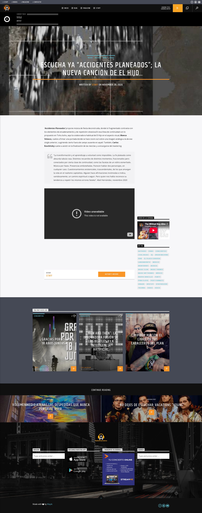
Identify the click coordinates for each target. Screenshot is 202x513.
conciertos (161, 251)
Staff (6, 2)
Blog (76, 8)
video (150, 288)
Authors (142, 251)
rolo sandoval (86, 367)
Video (111, 58)
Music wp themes (146, 273)
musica (154, 266)
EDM (140, 259)
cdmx (150, 251)
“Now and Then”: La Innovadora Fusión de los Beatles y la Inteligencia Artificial (101, 341)
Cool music (143, 255)
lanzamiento (144, 262)
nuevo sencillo (145, 277)
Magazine (25, 2)
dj (152, 255)
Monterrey (143, 266)
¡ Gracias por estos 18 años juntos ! (55, 341)
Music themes (157, 270)
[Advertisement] (154, 167)
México (159, 273)
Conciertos (39, 316)
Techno (141, 288)
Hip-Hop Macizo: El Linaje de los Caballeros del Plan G (147, 341)
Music (90, 58)
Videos (15, 2)
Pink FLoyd (143, 280)
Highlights (85, 316)
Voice (157, 288)
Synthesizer (161, 284)
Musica (98, 58)
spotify (150, 284)
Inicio (66, 8)
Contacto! (37, 2)
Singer (141, 284)
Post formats (157, 280)
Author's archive (111, 274)
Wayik (49, 504)
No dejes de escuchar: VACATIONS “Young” (152, 405)
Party (157, 277)
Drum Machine (161, 255)
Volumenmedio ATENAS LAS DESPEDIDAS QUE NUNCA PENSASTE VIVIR (51, 407)
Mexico (156, 262)
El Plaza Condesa (152, 259)
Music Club (143, 270)
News (105, 58)
